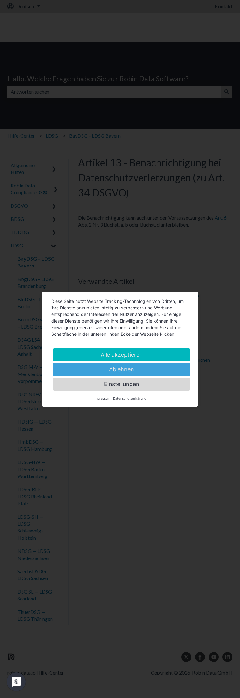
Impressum (102, 398)
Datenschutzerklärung (129, 398)
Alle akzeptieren (122, 354)
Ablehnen (121, 369)
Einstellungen (121, 384)
